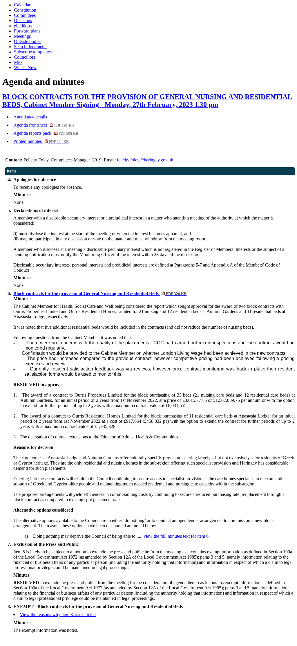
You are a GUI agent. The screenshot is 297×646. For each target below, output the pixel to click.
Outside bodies (27, 41)
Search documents (30, 46)
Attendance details (30, 116)
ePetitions (23, 25)
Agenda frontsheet (43, 125)
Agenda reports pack (45, 133)
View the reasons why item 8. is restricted (58, 614)
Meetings (22, 36)
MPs (18, 62)
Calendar (22, 4)
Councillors (24, 57)
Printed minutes (41, 141)
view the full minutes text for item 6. (177, 536)
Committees (25, 15)
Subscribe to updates (33, 51)
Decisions (23, 20)
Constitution (25, 10)
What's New (25, 67)
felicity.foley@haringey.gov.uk (145, 159)
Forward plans (27, 30)
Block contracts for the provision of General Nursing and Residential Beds (99, 293)
